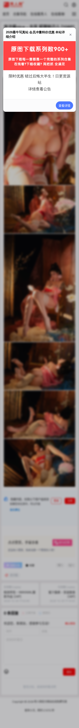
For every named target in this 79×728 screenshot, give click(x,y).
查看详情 (64, 105)
